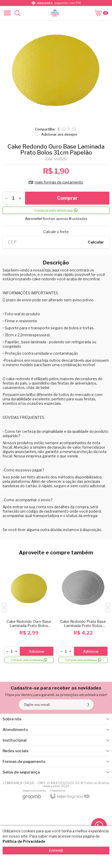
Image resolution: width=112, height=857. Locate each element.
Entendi (56, 850)
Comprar (67, 198)
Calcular (96, 242)
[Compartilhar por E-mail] (74, 129)
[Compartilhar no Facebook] (58, 129)
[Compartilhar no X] (69, 129)
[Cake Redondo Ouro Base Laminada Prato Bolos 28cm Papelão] (29, 611)
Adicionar (37, 651)
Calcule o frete (56, 232)
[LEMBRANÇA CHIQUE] (55, 13)
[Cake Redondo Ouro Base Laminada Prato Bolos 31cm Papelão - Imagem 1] (56, 72)
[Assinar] (88, 704)
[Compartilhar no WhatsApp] (64, 129)
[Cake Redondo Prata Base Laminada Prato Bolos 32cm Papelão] (83, 611)
